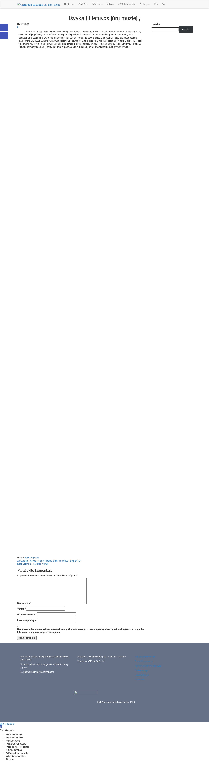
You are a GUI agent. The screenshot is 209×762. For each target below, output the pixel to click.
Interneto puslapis (26, 620)
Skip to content (7, 723)
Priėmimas (97, 4)
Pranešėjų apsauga (144, 661)
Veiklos (110, 4)
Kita (156, 4)
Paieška (156, 23)
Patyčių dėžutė (142, 674)
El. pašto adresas (27, 614)
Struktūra (82, 4)
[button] (164, 4)
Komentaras (24, 602)
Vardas (21, 608)
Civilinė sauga (141, 670)
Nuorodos (139, 679)
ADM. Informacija (126, 4)
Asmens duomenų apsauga (148, 665)
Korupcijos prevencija (145, 656)
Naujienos (69, 4)
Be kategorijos (32, 557)
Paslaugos (144, 4)
